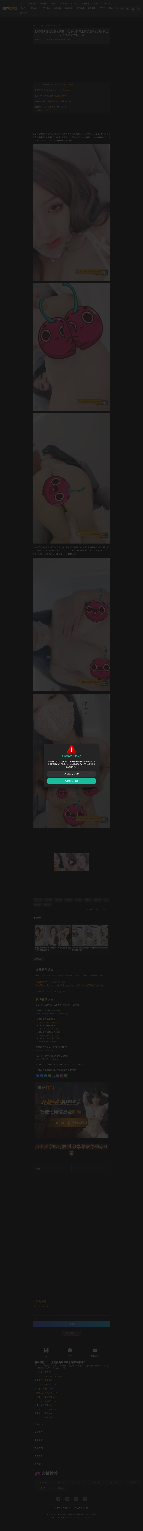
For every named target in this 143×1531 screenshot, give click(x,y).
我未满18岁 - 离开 (71, 774)
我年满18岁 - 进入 (71, 781)
